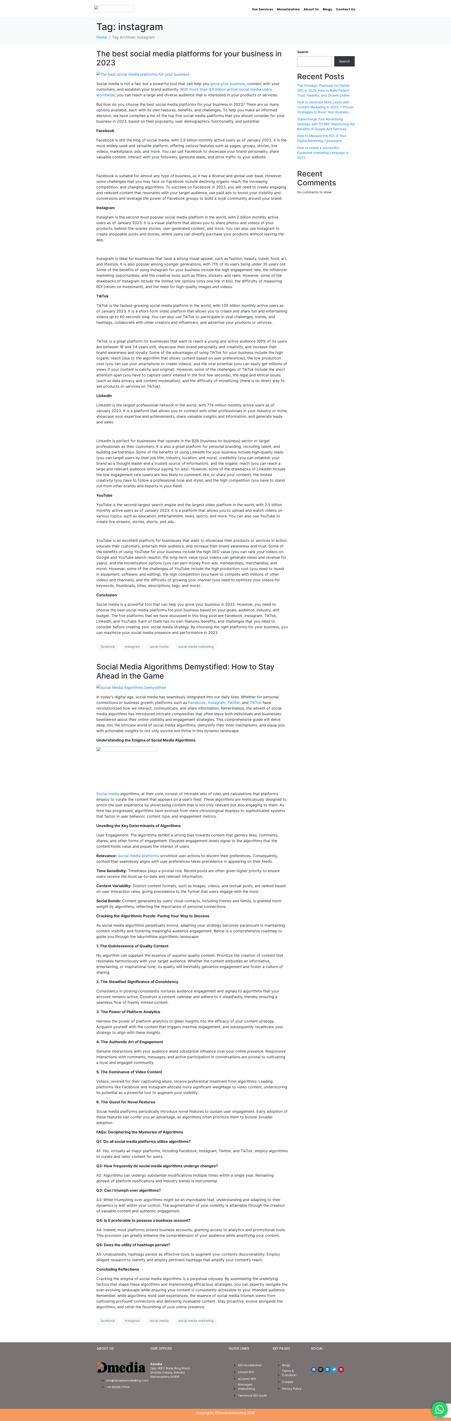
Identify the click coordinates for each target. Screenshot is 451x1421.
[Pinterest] (341, 1369)
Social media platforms (138, 855)
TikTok (255, 702)
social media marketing (196, 646)
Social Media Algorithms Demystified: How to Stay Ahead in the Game (185, 671)
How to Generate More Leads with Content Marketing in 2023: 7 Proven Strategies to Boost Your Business (325, 107)
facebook (108, 646)
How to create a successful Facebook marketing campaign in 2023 (323, 153)
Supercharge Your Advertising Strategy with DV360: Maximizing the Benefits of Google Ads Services (326, 124)
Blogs (327, 9)
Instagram (217, 702)
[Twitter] (334, 1369)
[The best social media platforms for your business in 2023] (142, 74)
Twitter (234, 702)
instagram (132, 646)
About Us (311, 9)
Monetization (288, 9)
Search (302, 52)
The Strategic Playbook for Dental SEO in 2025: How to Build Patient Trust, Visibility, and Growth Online (323, 90)
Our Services (262, 9)
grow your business (227, 83)
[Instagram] (320, 1369)
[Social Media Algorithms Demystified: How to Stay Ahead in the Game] (131, 687)
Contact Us (345, 9)
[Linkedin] (327, 1369)
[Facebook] (314, 1369)
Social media (107, 793)
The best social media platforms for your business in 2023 (189, 58)
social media (159, 646)
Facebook (197, 702)
